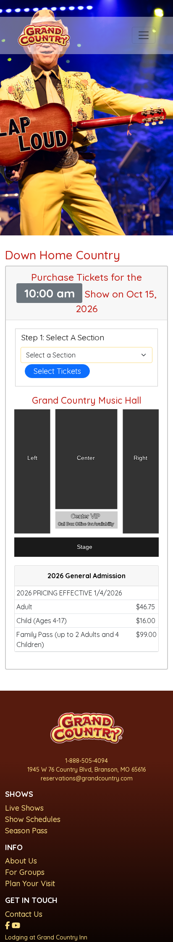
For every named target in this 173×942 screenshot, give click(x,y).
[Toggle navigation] (143, 35)
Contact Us (23, 914)
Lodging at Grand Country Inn (46, 937)
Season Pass (26, 830)
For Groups (25, 872)
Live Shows (24, 808)
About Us (21, 861)
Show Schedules (32, 819)
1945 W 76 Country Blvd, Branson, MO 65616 (86, 769)
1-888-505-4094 (86, 761)
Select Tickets (57, 371)
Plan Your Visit (30, 883)
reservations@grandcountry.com (87, 778)
